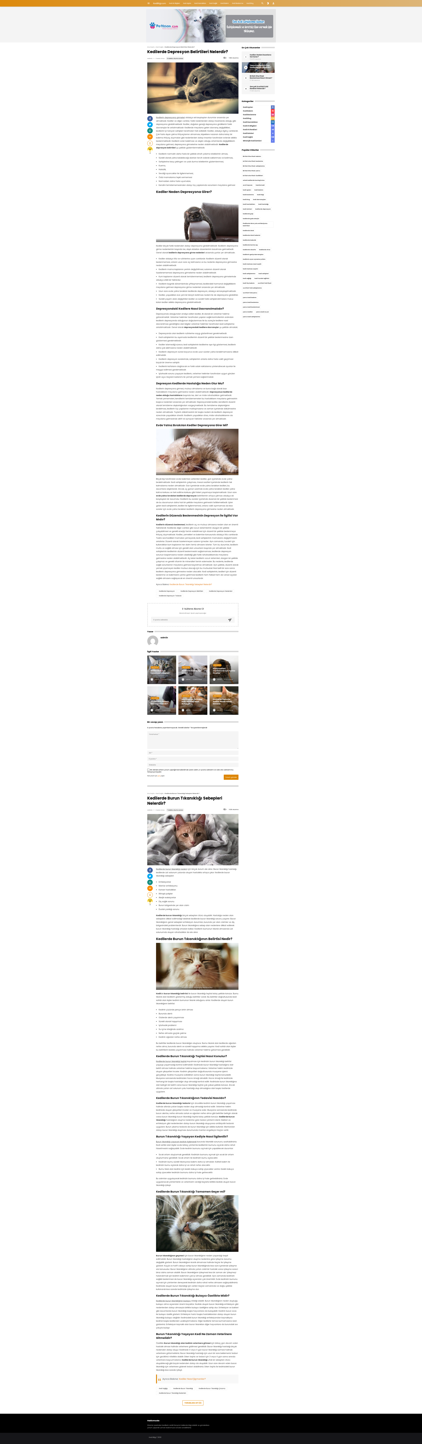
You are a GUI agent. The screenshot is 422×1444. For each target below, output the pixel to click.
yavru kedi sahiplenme (251, 317)
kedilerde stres (264, 250)
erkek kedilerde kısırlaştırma (253, 180)
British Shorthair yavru (251, 171)
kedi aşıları (247, 190)
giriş (159, 776)
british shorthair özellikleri (253, 175)
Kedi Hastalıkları (200, 3)
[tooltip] (150, 118)
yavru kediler (248, 312)
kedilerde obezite (249, 250)
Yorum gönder (231, 777)
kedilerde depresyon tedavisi (170, 596)
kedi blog (246, 199)
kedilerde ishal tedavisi (251, 235)
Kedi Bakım (225, 3)
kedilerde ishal (248, 230)
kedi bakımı (258, 190)
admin (149, 58)
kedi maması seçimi (250, 269)
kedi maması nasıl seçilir (252, 264)
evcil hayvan (247, 185)
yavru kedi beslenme (250, 302)
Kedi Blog (250, 3)
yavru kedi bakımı (249, 297)
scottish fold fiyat (264, 283)
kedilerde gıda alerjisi (251, 219)
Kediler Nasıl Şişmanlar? (192, 1378)
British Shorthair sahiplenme (254, 166)
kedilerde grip (248, 214)
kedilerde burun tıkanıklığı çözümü (212, 1388)
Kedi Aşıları (187, 3)
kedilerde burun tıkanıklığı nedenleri (172, 1393)
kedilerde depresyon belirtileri (192, 591)
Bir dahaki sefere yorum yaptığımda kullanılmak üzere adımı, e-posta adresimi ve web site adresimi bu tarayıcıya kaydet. (190, 771)
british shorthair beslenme (253, 161)
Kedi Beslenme (237, 3)
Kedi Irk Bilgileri (174, 3)
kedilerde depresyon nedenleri (220, 591)
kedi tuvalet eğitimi (262, 278)
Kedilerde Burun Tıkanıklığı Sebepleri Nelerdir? (191, 584)
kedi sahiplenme (249, 273)
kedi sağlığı (163, 1388)
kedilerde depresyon (167, 591)
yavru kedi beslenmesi (251, 307)
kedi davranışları (259, 199)
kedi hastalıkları (249, 204)
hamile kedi (260, 185)
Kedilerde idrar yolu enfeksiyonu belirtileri (255, 224)
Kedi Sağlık (213, 3)
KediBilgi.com (159, 3)
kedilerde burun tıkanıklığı (183, 1388)
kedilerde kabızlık (249, 240)
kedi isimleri (247, 209)
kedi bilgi (260, 195)
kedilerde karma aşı (250, 245)
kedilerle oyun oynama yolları (254, 259)
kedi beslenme (248, 195)
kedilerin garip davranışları (253, 254)
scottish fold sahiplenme (252, 288)
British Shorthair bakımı (252, 156)
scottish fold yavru (250, 293)
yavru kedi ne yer (262, 312)
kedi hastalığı (263, 204)
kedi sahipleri (264, 273)
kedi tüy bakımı (249, 283)
